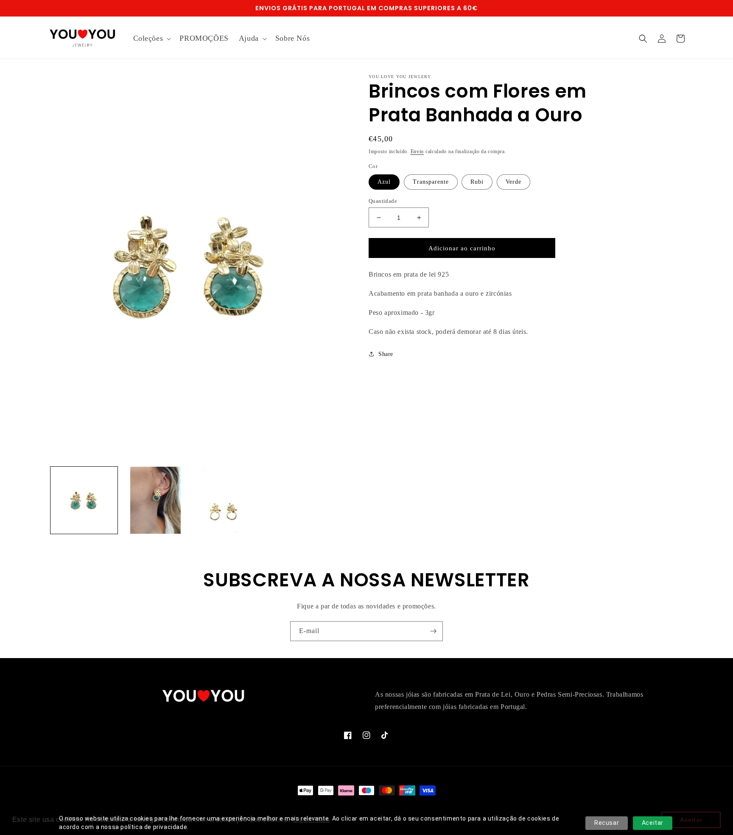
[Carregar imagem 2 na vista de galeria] (155, 500)
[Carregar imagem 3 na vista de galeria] (226, 500)
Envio (417, 151)
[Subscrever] (433, 631)
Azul (384, 182)
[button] (151, 38)
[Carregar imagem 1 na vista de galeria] (84, 500)
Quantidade (383, 201)
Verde (513, 182)
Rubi (477, 182)
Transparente (431, 182)
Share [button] (385, 354)
